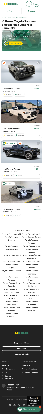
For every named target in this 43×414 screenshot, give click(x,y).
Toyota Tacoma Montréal (31, 266)
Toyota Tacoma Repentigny (31, 272)
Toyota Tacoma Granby (11, 255)
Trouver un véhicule (29, 362)
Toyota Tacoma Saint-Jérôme (31, 290)
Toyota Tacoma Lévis (31, 261)
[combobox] (31, 10)
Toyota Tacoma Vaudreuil (31, 309)
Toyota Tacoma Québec (11, 271)
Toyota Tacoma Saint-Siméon (31, 296)
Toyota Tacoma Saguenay (31, 278)
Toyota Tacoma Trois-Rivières (12, 309)
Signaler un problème (30, 372)
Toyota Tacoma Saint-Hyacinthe (31, 284)
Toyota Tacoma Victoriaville (11, 315)
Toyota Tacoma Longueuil (11, 266)
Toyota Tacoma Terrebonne (31, 303)
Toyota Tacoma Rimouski (11, 278)
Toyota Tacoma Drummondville (11, 247)
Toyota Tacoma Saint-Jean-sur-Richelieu (11, 290)
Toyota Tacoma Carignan (31, 241)
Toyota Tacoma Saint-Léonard (11, 296)
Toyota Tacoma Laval (11, 261)
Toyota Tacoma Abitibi (11, 234)
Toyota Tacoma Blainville (31, 234)
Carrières (5, 362)
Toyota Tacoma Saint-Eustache (11, 284)
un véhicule (21, 343)
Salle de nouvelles (8, 369)
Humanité (5, 365)
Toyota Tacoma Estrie (31, 246)
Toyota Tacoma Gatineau (31, 250)
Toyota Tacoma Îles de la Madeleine (31, 257)
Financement (21, 348)
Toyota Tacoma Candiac (31, 237)
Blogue (4, 372)
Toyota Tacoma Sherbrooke (11, 303)
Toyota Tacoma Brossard (11, 238)
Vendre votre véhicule (30, 369)
